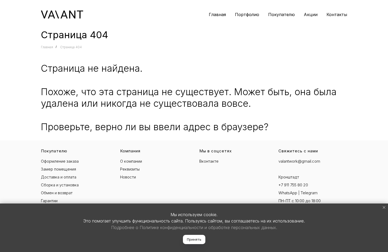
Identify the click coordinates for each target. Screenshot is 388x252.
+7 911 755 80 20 (293, 184)
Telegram (309, 192)
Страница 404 (71, 47)
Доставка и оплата (58, 177)
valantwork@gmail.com (299, 161)
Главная (217, 14)
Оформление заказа (60, 161)
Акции (311, 14)
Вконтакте (209, 161)
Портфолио (247, 14)
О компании (131, 161)
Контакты (337, 14)
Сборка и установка (60, 184)
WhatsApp (287, 192)
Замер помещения (58, 169)
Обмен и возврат (57, 192)
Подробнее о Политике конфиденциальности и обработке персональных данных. (194, 227)
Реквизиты (130, 169)
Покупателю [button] (281, 14)
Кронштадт (288, 177)
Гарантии (49, 200)
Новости (128, 177)
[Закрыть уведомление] (384, 207)
